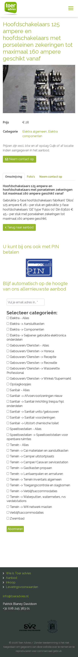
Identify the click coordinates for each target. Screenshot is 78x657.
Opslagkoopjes (20, 384)
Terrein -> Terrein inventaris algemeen (35, 479)
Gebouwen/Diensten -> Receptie (32, 357)
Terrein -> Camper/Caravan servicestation (38, 462)
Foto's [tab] (31, 176)
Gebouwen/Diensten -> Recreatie (33, 363)
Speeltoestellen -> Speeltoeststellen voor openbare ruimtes (37, 437)
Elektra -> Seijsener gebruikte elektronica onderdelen (36, 337)
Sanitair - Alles (19, 390)
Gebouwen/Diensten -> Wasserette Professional (33, 370)
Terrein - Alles (19, 445)
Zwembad (16, 518)
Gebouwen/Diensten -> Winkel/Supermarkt (40, 378)
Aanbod (11, 578)
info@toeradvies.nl (16, 596)
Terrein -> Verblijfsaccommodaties (33, 491)
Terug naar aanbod (20, 227)
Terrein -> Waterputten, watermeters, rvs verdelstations (36, 499)
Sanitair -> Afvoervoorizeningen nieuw (35, 396)
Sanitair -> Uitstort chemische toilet (34, 423)
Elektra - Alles (19, 318)
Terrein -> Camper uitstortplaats (31, 456)
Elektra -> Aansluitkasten (26, 324)
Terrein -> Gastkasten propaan (30, 468)
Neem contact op (21, 159)
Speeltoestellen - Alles (25, 429)
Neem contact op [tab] (50, 176)
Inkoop (11, 582)
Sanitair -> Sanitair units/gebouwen (34, 411)
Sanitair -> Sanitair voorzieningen (32, 417)
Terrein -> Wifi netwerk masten (30, 507)
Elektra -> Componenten (26, 329)
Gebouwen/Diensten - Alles (29, 345)
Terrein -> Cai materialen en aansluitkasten (38, 450)
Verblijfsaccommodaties (26, 512)
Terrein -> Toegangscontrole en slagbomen (39, 485)
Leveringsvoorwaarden (22, 587)
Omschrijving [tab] (13, 176)
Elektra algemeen (34, 131)
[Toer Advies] (10, 8)
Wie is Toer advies (18, 573)
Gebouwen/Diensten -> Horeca (31, 351)
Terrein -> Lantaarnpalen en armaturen (36, 474)
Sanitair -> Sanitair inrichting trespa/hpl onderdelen (35, 404)
